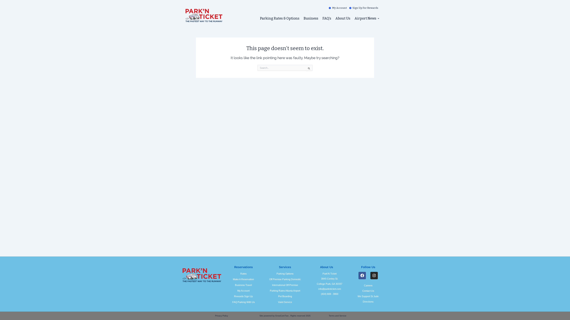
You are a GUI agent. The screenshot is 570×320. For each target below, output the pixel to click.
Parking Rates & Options (279, 18)
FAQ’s (326, 18)
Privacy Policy (221, 316)
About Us (342, 18)
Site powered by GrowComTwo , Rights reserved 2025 (285, 316)
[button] (366, 18)
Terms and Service (337, 316)
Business (311, 18)
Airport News (365, 18)
